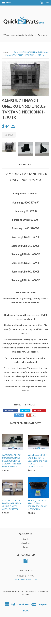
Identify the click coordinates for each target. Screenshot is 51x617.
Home (5, 52)
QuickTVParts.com (28, 591)
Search (25, 539)
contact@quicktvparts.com (25, 579)
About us (25, 543)
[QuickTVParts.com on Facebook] (25, 560)
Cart (46, 2)
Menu (8, 2)
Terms (25, 547)
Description (24, 164)
